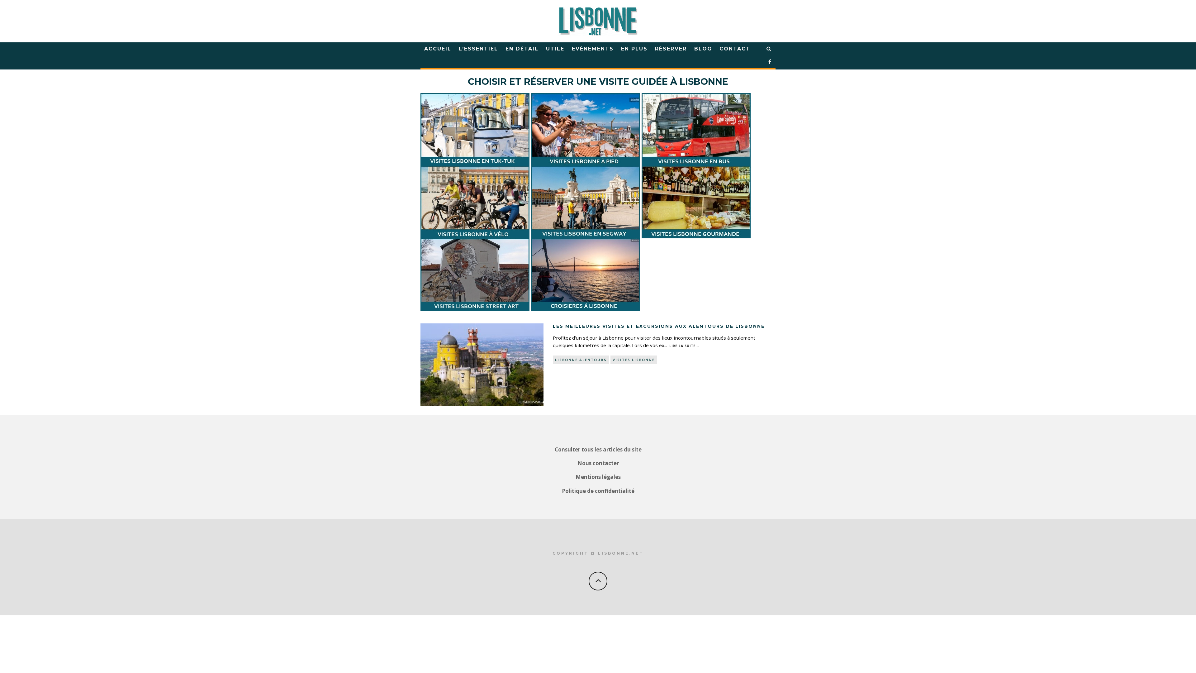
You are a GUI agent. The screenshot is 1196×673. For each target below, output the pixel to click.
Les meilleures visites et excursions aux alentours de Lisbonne (659, 326)
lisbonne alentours (581, 359)
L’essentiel (478, 49)
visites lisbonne (634, 359)
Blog (703, 49)
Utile (555, 49)
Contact (734, 49)
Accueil (437, 49)
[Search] (769, 48)
